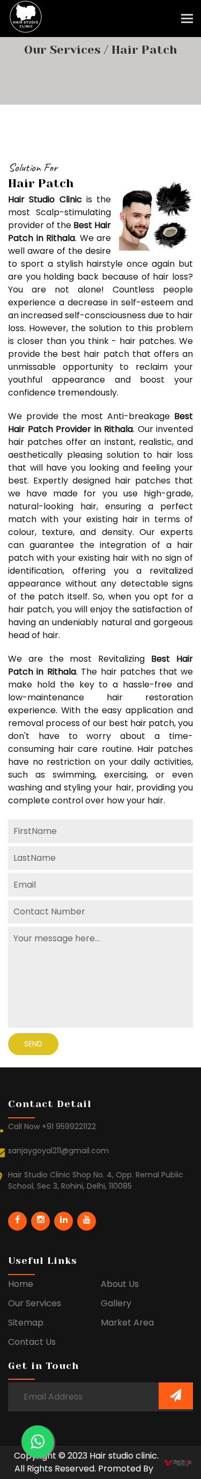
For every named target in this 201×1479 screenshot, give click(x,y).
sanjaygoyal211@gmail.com (58, 1150)
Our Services (64, 49)
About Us (120, 1284)
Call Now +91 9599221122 (52, 1126)
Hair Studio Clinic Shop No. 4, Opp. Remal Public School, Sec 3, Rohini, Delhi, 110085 (95, 1180)
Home (20, 1284)
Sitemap (25, 1322)
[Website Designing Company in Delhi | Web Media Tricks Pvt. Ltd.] (178, 1462)
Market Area (127, 1322)
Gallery (116, 1303)
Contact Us (32, 1342)
